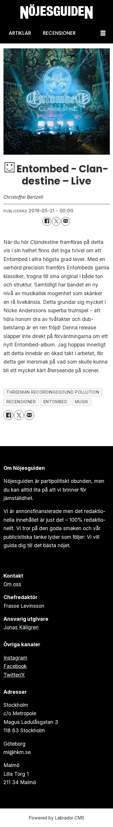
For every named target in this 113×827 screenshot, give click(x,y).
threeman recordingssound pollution (52, 392)
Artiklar (20, 33)
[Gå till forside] (56, 11)
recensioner (21, 401)
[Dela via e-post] (65, 221)
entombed (55, 401)
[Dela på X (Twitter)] (56, 221)
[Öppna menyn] (103, 33)
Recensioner (59, 33)
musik (81, 401)
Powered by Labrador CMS (56, 818)
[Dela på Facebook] (46, 221)
